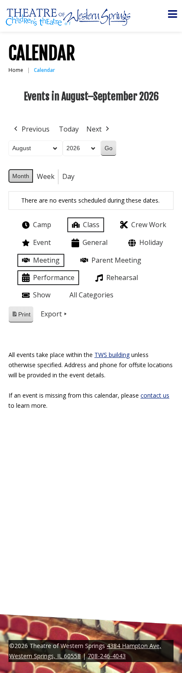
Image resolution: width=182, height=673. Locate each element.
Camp (42, 224)
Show (41, 294)
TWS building (112, 355)
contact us (155, 395)
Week (46, 176)
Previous (36, 129)
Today (69, 129)
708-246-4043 (107, 656)
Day (68, 176)
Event (42, 242)
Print (20, 316)
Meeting (46, 260)
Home (15, 70)
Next (94, 129)
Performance (53, 277)
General (95, 242)
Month (20, 176)
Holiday (151, 242)
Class (91, 224)
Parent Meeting (116, 260)
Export (51, 314)
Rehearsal (122, 277)
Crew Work (148, 224)
